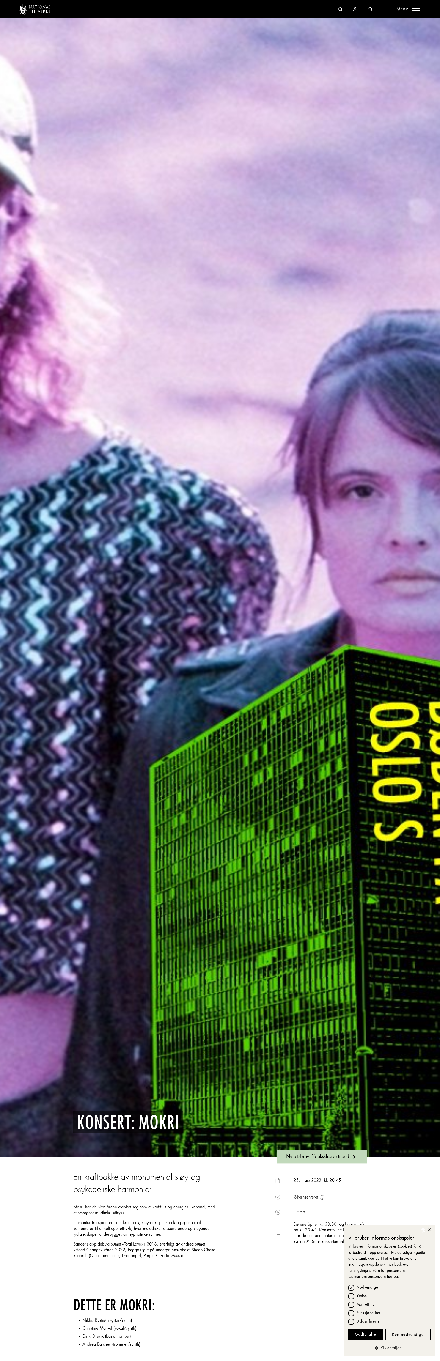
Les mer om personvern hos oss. (374, 1277)
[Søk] (340, 9)
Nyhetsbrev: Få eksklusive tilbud (317, 1157)
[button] (389, 1348)
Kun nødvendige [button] (408, 1335)
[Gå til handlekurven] (369, 9)
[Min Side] (355, 9)
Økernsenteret (306, 1197)
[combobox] (423, 1230)
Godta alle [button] (365, 1334)
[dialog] (389, 1290)
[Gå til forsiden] (34, 9)
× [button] (429, 1230)
